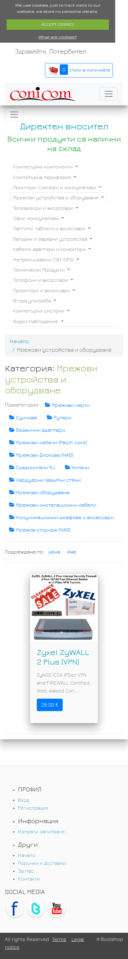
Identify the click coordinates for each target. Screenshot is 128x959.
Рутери (62, 417)
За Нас (26, 871)
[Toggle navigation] (108, 93)
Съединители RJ (35, 467)
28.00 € (49, 705)
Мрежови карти (70, 405)
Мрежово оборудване (42, 492)
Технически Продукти (39, 269)
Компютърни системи (39, 311)
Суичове (26, 417)
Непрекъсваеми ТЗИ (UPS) (44, 259)
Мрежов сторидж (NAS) (43, 530)
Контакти (29, 879)
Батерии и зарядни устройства (50, 239)
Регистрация (33, 808)
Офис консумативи (36, 218)
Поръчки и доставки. (42, 863)
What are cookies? (57, 37)
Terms (59, 939)
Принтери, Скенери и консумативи (55, 187)
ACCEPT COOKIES (57, 24)
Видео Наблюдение (36, 321)
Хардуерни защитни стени (48, 480)
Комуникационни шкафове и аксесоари (64, 517)
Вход (23, 800)
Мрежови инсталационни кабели (55, 505)
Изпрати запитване (41, 831)
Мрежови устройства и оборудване (56, 197)
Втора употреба (32, 300)
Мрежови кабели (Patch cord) (51, 442)
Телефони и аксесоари (41, 280)
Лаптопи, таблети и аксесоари (50, 228)
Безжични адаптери (40, 430)
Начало (19, 341)
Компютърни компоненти (43, 166)
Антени (80, 467)
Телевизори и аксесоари (43, 208)
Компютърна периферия (42, 177)
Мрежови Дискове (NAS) (44, 455)
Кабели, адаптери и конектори (50, 249)
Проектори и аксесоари (42, 290)
